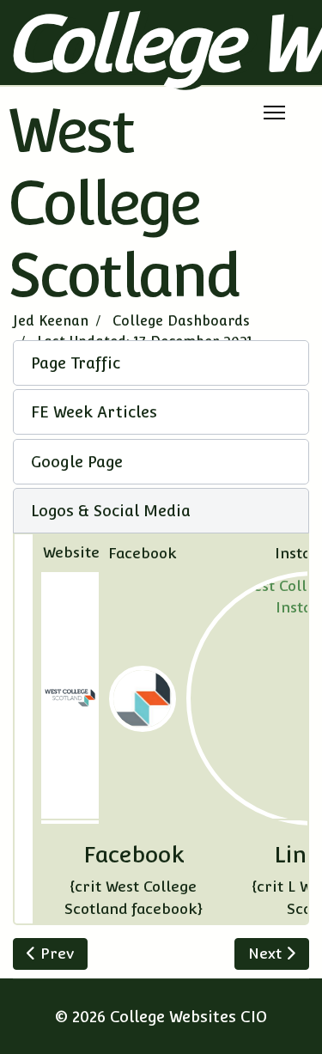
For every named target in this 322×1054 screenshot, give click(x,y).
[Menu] (274, 112)
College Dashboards (181, 321)
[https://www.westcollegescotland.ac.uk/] (70, 698)
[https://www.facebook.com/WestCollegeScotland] (142, 699)
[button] (161, 363)
